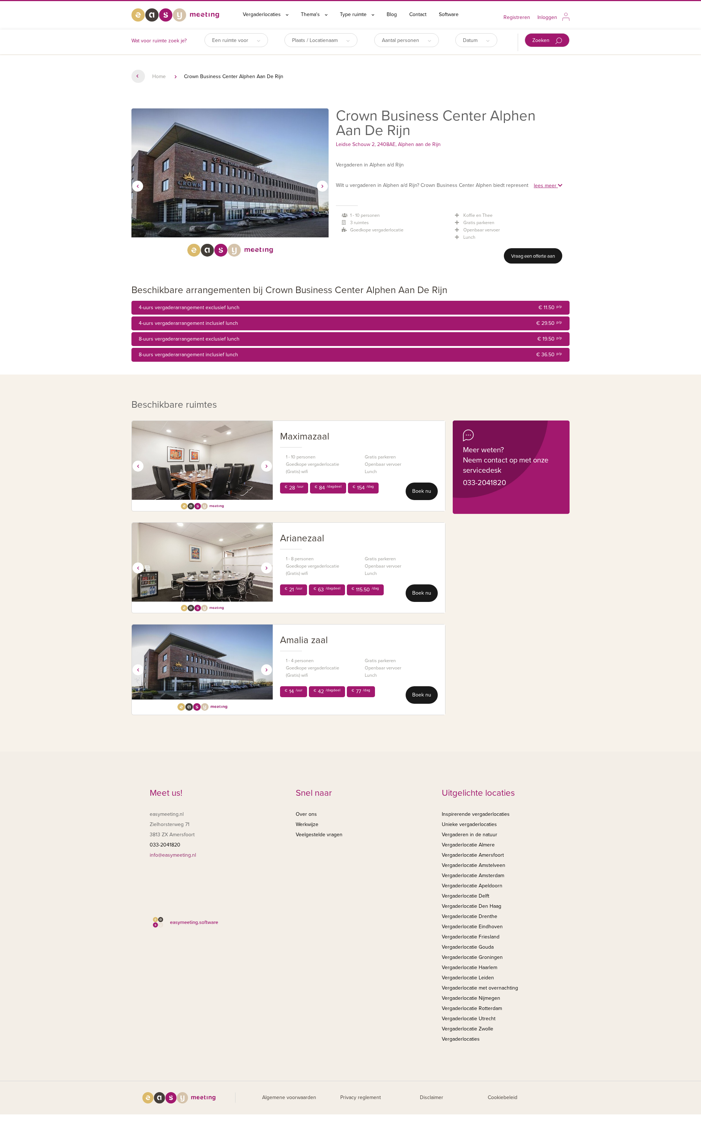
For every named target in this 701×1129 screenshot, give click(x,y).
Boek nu (421, 491)
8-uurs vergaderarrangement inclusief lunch (350, 355)
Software (449, 14)
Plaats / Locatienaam (315, 40)
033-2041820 (484, 483)
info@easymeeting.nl (173, 855)
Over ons (306, 814)
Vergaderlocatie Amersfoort (473, 855)
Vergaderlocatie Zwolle (467, 1029)
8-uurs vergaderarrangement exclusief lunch (350, 339)
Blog (392, 14)
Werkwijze (307, 824)
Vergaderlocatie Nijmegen (471, 998)
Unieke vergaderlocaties (469, 824)
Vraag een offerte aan (533, 256)
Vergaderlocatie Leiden (468, 978)
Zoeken (541, 40)
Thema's (311, 14)
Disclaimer (431, 1097)
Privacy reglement (360, 1097)
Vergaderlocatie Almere (468, 845)
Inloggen (547, 17)
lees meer (546, 186)
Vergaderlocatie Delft (465, 896)
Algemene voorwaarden (289, 1097)
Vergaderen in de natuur (469, 835)
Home (159, 76)
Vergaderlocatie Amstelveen (473, 865)
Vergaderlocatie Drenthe (469, 916)
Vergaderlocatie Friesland (470, 937)
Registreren (516, 17)
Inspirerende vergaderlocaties (476, 814)
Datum (471, 40)
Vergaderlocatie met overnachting (480, 988)
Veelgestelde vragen (319, 835)
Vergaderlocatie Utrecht (468, 1018)
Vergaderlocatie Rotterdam (472, 1008)
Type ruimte (354, 14)
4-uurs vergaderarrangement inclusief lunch (350, 323)
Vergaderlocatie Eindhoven (472, 926)
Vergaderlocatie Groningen (472, 957)
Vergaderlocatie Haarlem (469, 967)
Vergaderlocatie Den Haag (471, 906)
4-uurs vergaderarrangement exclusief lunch (350, 307)
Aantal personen (401, 40)
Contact (417, 14)
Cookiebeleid (502, 1097)
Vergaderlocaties (262, 14)
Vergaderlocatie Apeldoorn (472, 886)
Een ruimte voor (231, 40)
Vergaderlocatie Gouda (468, 947)
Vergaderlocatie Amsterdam (473, 875)
